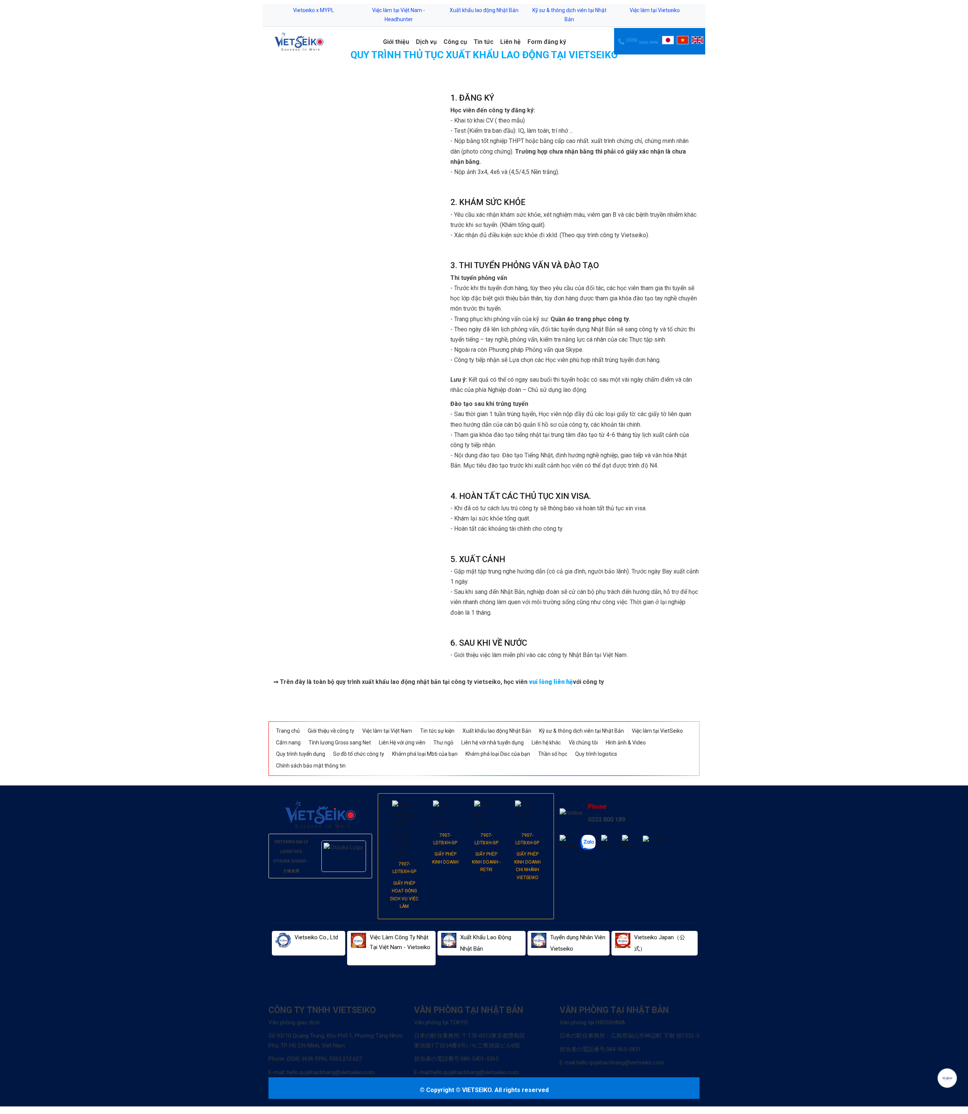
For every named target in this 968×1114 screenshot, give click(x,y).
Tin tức (483, 41)
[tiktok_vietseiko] (608, 843)
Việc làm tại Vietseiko (655, 10)
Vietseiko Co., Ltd (316, 937)
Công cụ (455, 41)
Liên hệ (510, 41)
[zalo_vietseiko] (588, 842)
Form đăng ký (546, 41)
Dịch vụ (426, 41)
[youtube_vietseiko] (629, 843)
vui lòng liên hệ (551, 681)
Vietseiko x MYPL (313, 10)
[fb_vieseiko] (567, 843)
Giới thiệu (396, 41)
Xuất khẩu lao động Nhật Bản (484, 10)
